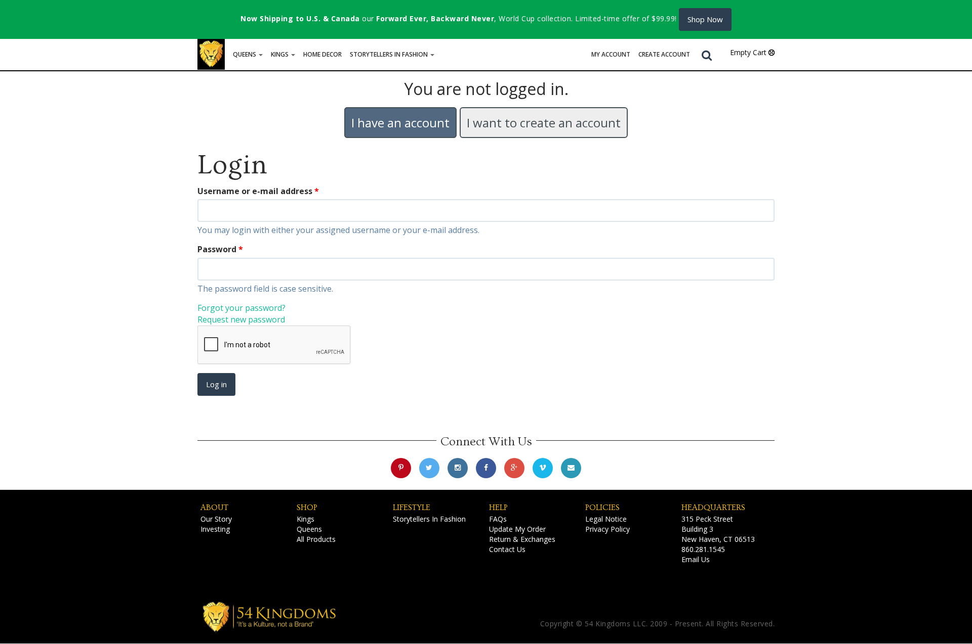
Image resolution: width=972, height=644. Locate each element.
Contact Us (507, 549)
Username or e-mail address (258, 191)
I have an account (400, 122)
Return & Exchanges (522, 539)
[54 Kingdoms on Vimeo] (543, 468)
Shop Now (705, 19)
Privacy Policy (607, 529)
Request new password (241, 319)
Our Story (216, 519)
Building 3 (697, 529)
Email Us (695, 559)
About (214, 507)
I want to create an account (544, 122)
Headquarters (713, 507)
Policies (602, 507)
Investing (215, 529)
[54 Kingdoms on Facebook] (486, 468)
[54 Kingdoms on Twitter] (429, 468)
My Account (610, 54)
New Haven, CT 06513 (718, 539)
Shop (307, 507)
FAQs (498, 519)
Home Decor (322, 54)
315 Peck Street (707, 519)
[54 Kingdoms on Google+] (514, 468)
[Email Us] (571, 468)
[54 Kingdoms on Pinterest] (401, 468)
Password (220, 249)
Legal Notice (606, 519)
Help (498, 507)
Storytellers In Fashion (429, 519)
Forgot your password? (241, 307)
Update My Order (517, 529)
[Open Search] (707, 54)
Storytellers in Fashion (389, 54)
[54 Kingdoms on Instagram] (458, 468)
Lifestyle (411, 507)
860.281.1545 (703, 549)
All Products (316, 539)
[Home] (211, 54)
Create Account (664, 54)
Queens (245, 54)
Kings (280, 54)
